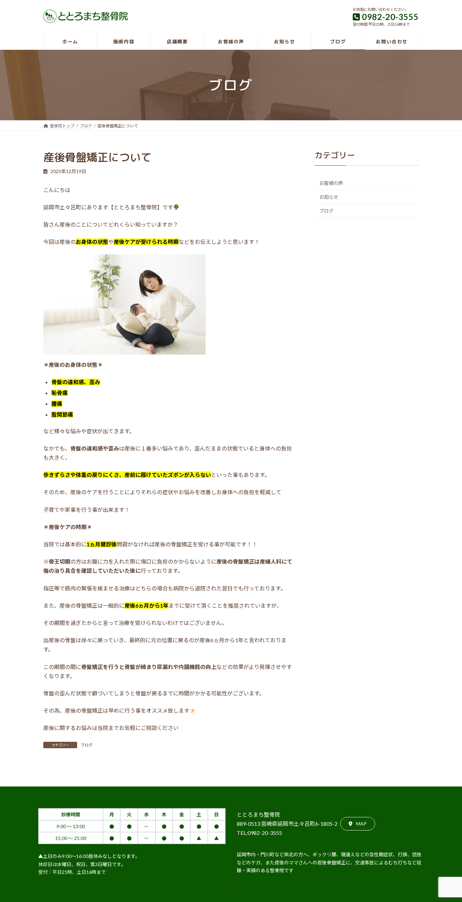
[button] (357, 824)
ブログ (86, 745)
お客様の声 (331, 183)
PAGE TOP (445, 868)
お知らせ (328, 197)
